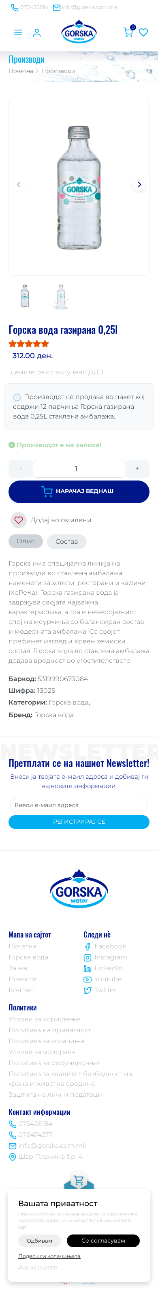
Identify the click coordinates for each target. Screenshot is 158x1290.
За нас (19, 968)
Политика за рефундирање (54, 1063)
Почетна (21, 71)
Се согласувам (103, 1240)
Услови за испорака (42, 1052)
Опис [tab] (26, 541)
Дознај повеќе (37, 1266)
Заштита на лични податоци (55, 1094)
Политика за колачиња (46, 1041)
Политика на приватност (50, 1030)
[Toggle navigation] (18, 32)
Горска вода (41, 715)
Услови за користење (44, 1019)
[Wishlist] (143, 32)
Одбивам (39, 1240)
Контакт (21, 990)
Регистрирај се (79, 821)
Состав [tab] (67, 541)
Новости (23, 979)
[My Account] (37, 32)
